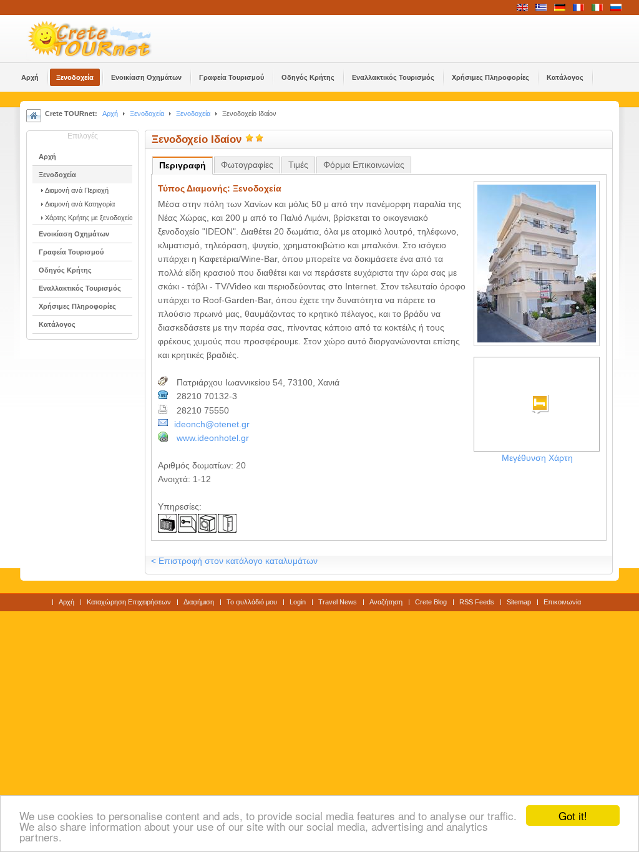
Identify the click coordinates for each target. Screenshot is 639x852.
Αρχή (110, 113)
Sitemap (519, 602)
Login (298, 602)
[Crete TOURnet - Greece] (104, 39)
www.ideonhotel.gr (213, 438)
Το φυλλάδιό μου (252, 602)
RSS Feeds (476, 602)
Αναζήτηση (385, 602)
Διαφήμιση (198, 602)
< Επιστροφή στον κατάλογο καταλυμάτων (234, 561)
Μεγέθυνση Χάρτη (537, 458)
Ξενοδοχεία (147, 113)
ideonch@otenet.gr (212, 424)
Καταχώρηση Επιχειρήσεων (129, 602)
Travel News (337, 602)
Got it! (573, 815)
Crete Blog (431, 602)
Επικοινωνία (562, 602)
